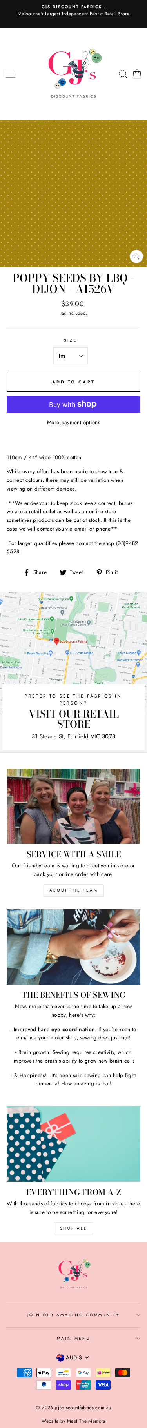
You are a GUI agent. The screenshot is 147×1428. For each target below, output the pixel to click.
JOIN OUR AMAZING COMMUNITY (73, 1315)
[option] (73, 11)
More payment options (73, 422)
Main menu (73, 1338)
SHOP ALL (73, 1228)
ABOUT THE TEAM (73, 890)
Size (70, 340)
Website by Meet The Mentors (73, 1420)
